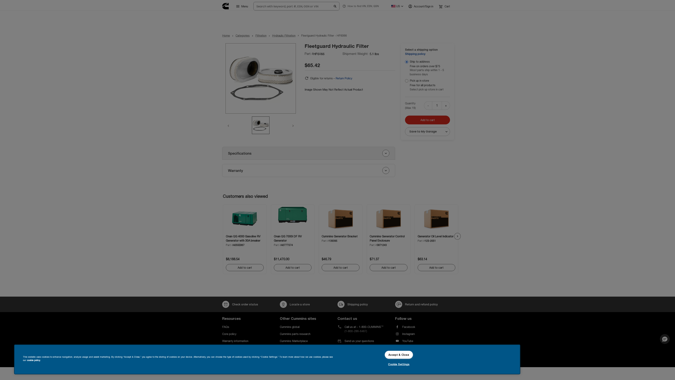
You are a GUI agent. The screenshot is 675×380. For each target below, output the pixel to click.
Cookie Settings (399, 364)
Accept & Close (398, 354)
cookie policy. (33, 360)
